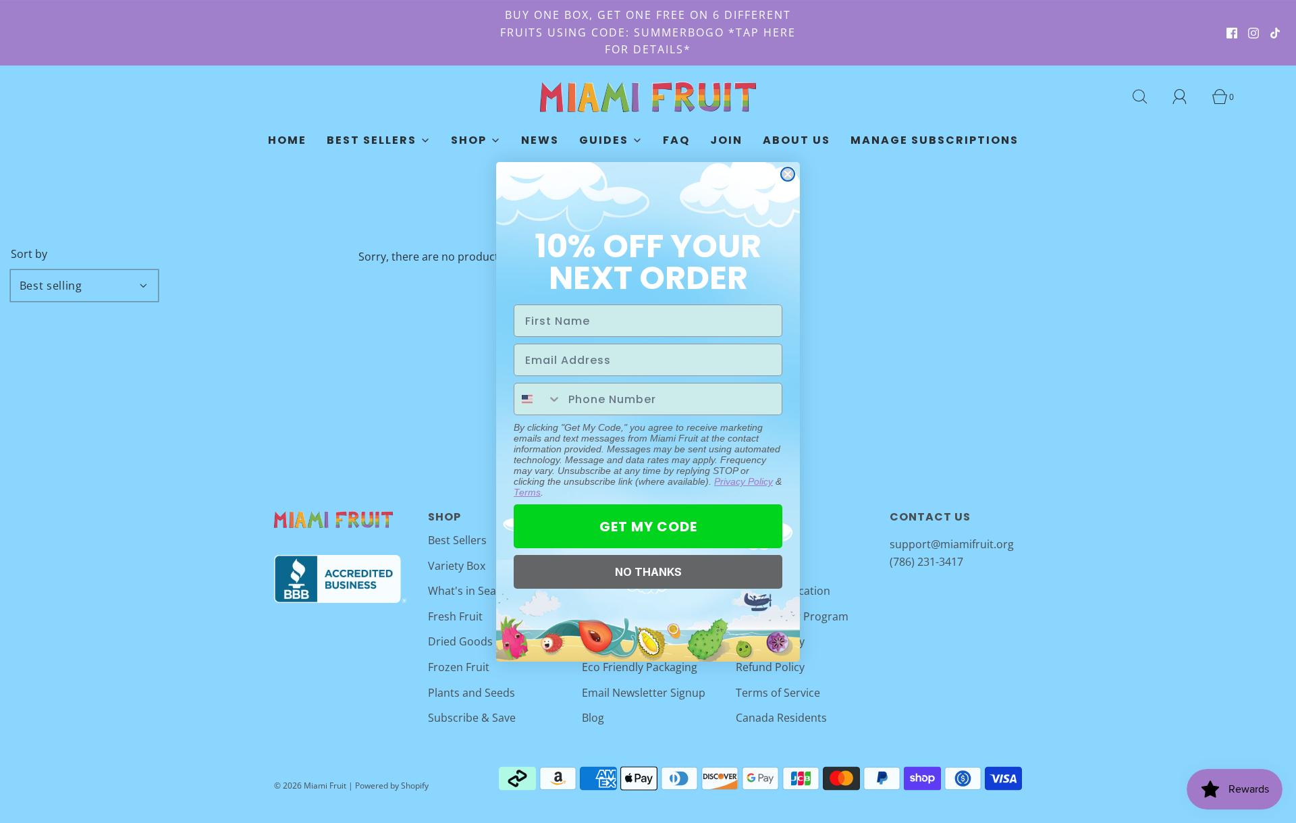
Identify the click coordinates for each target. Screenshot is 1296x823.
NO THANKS (648, 572)
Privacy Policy (743, 481)
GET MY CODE (648, 526)
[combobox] (538, 399)
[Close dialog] (787, 174)
